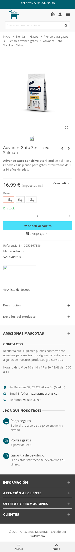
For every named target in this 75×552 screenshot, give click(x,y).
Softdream (37, 536)
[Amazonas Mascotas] (16, 14)
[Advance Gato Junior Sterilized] (62, 148)
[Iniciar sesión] (60, 14)
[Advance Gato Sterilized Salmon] (67, 127)
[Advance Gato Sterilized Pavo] (69, 148)
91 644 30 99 (32, 400)
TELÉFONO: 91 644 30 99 (37, 3)
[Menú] (68, 14)
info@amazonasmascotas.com (39, 393)
